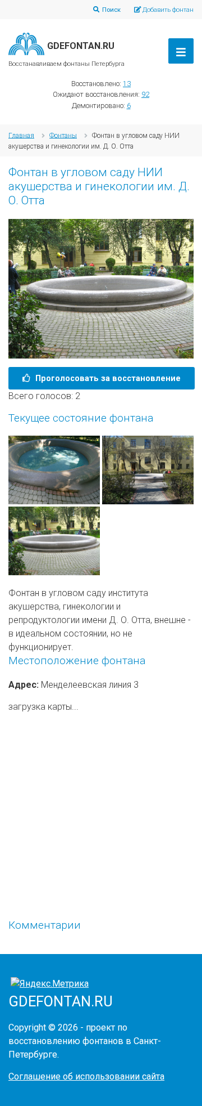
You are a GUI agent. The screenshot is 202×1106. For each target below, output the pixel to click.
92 (145, 94)
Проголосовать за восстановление (107, 378)
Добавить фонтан (168, 9)
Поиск (111, 9)
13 (127, 83)
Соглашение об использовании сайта (86, 1076)
